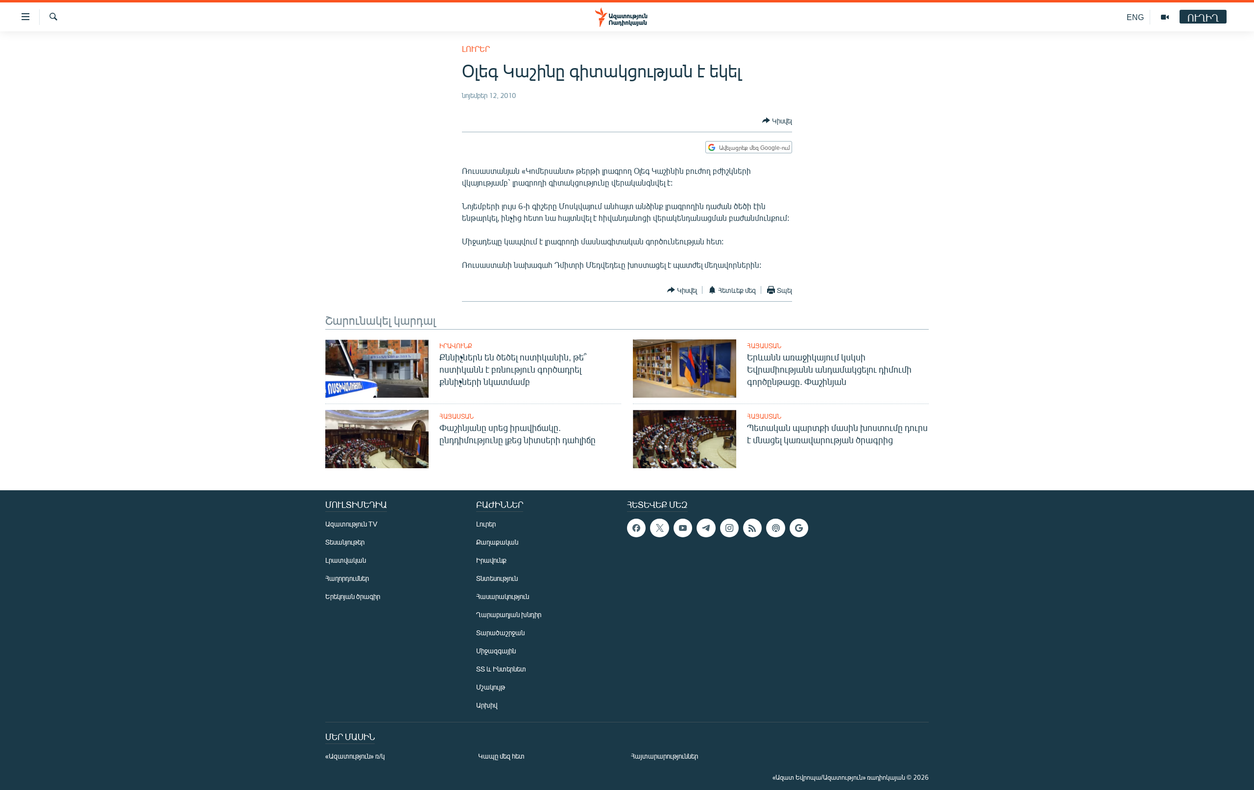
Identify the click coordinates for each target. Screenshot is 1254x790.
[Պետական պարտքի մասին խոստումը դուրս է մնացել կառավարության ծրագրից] (684, 439)
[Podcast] (775, 528)
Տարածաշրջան (500, 632)
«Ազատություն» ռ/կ (355, 756)
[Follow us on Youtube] (683, 528)
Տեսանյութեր (344, 542)
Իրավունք (455, 346)
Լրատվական (345, 560)
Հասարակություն (502, 596)
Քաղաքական (497, 542)
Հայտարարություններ (664, 756)
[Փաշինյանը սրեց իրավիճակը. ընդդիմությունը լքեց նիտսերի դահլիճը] (377, 439)
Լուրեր (476, 48)
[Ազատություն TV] (1165, 17)
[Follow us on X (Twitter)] (659, 528)
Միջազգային (496, 650)
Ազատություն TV (351, 524)
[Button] (777, 120)
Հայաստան (764, 346)
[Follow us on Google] (799, 528)
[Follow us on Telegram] (706, 528)
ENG (1135, 17)
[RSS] (752, 528)
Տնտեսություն (497, 578)
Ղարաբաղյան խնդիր (508, 614)
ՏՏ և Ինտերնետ (501, 669)
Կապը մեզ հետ (501, 756)
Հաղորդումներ (347, 578)
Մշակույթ (490, 687)
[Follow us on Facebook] (636, 528)
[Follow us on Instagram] (729, 528)
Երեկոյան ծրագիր (352, 596)
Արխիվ (486, 705)
